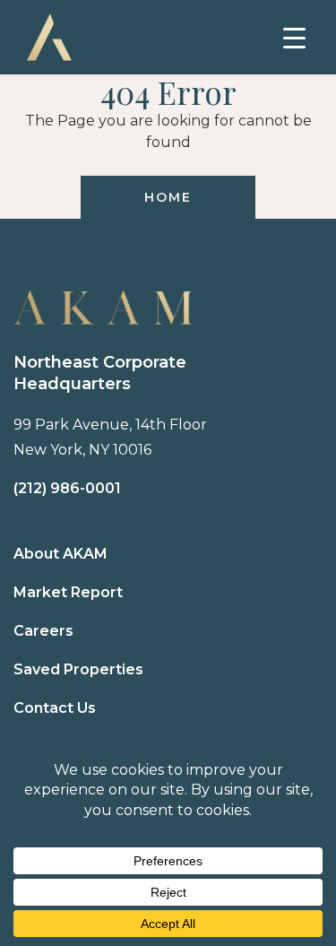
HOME (167, 197)
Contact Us (54, 707)
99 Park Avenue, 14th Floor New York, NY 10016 (110, 437)
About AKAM (60, 553)
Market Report (68, 592)
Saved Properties (78, 669)
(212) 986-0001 (67, 488)
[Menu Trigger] (294, 38)
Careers (43, 630)
